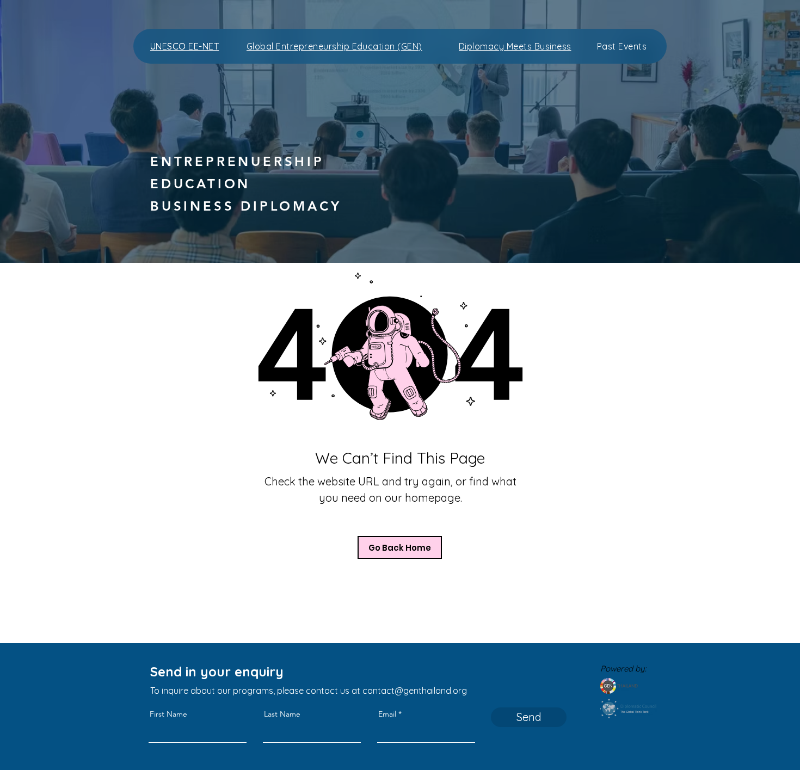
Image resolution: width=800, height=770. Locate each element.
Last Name (282, 714)
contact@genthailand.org (414, 690)
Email (387, 714)
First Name (168, 714)
